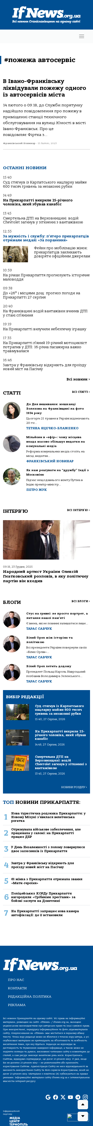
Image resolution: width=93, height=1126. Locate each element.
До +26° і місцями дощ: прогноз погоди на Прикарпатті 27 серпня (41, 295)
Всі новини (78, 379)
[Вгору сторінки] (83, 1104)
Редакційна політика (29, 996)
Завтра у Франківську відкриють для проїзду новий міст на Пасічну (44, 367)
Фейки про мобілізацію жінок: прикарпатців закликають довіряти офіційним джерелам (62, 252)
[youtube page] (70, 1097)
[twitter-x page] (63, 1097)
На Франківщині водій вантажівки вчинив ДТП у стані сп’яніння (45, 313)
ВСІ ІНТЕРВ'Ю (78, 510)
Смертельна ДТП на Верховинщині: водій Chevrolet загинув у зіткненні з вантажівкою (43, 220)
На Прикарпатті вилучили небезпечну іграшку (44, 329)
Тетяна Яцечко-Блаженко (52, 428)
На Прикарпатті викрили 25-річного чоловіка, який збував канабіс (38, 202)
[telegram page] (77, 1097)
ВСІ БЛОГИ (80, 601)
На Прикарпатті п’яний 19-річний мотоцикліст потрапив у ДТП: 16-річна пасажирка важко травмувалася (45, 347)
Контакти (17, 988)
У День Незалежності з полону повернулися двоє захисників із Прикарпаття (48, 849)
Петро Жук (36, 490)
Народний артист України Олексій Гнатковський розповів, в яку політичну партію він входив (45, 576)
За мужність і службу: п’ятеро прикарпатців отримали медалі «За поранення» (46, 238)
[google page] (48, 1097)
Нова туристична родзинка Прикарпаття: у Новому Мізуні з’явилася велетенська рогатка (48, 817)
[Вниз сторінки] (83, 1116)
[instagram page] (85, 1097)
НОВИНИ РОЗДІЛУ (74, 787)
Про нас (16, 980)
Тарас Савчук (39, 628)
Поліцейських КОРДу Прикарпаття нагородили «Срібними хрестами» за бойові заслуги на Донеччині (43, 897)
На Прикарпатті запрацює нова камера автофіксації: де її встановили (45, 913)
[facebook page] (55, 1097)
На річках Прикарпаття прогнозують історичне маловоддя (46, 277)
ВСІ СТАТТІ (81, 392)
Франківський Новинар (50, 461)
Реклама (17, 1005)
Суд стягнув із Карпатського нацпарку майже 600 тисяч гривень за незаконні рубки (45, 184)
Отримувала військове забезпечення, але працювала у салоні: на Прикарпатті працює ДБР (46, 833)
